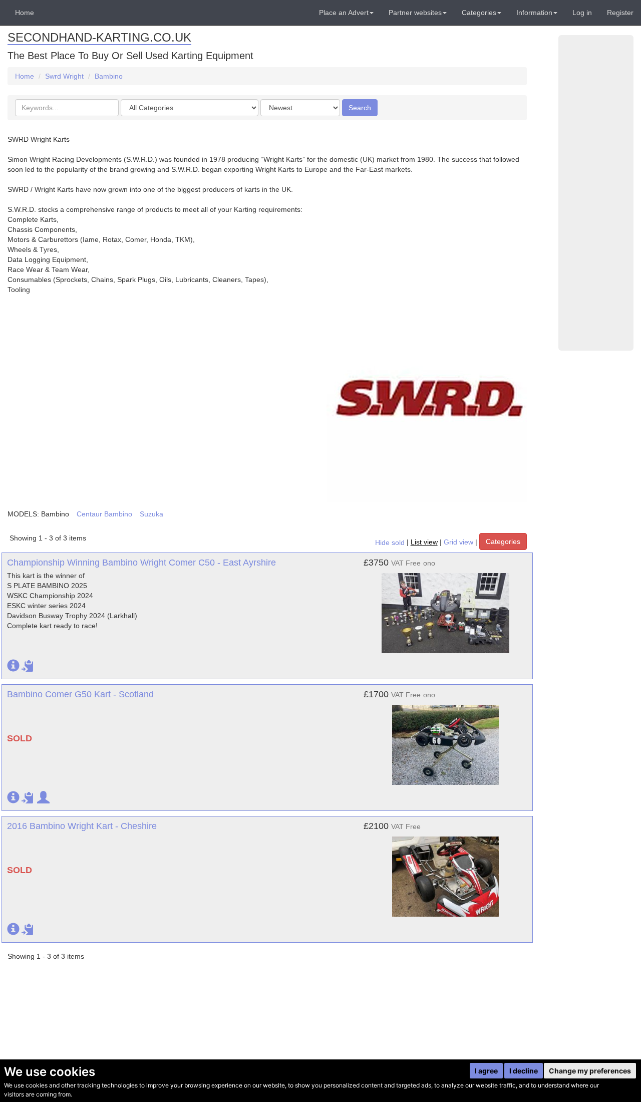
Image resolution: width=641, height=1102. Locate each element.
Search (360, 108)
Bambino (109, 76)
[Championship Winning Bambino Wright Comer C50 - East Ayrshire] (445, 608)
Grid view (458, 542)
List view (424, 542)
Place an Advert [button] (344, 13)
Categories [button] (479, 13)
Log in (582, 13)
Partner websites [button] (415, 13)
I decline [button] (523, 1070)
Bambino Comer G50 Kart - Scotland (80, 694)
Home (24, 13)
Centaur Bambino (104, 514)
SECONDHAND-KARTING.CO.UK (99, 37)
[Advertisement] (595, 193)
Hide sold (390, 542)
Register (620, 13)
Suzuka (151, 514)
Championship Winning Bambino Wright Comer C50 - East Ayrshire (141, 563)
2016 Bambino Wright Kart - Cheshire (82, 826)
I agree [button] (486, 1070)
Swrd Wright (64, 76)
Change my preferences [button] (590, 1070)
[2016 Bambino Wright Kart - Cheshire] (445, 871)
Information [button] (534, 13)
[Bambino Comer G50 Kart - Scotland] (445, 740)
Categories (503, 541)
